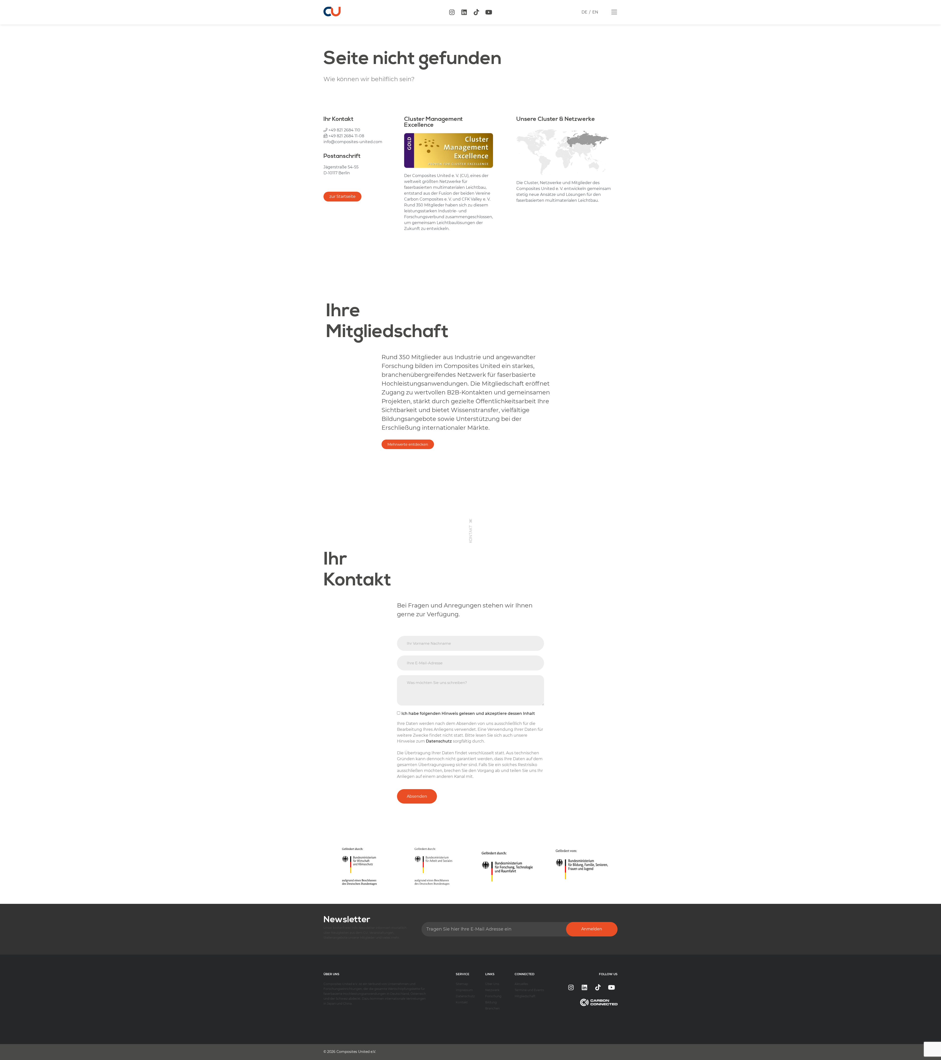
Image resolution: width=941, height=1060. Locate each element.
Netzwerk (492, 990)
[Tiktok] (476, 12)
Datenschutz (465, 996)
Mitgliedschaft (525, 996)
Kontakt (462, 1002)
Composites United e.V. (356, 1051)
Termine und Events (529, 990)
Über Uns (492, 984)
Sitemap (462, 984)
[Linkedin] (464, 12)
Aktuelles (521, 984)
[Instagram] (452, 12)
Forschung (493, 996)
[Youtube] (489, 12)
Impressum (464, 990)
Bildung (491, 1002)
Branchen (492, 1008)
